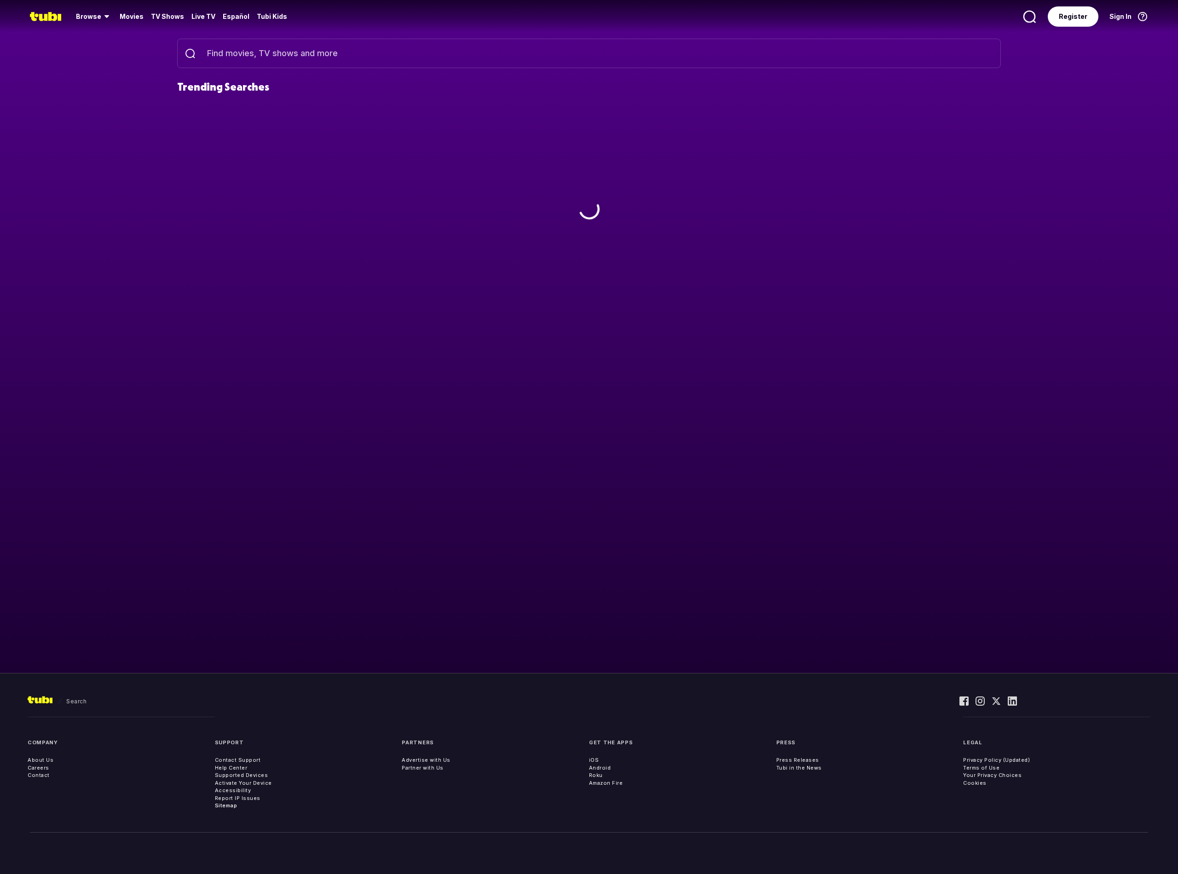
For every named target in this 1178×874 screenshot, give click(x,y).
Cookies (975, 783)
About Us (40, 760)
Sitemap (226, 805)
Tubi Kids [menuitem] (272, 16)
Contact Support (238, 760)
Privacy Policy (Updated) (996, 760)
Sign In (1120, 16)
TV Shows (167, 16)
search (76, 701)
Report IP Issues (237, 798)
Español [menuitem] (236, 16)
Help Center (231, 768)
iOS (594, 760)
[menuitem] (94, 16)
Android (600, 768)
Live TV (203, 16)
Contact (39, 775)
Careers (38, 768)
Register (1073, 16)
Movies (132, 16)
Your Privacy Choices (992, 775)
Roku (596, 775)
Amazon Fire (606, 783)
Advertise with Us (426, 760)
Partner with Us (423, 768)
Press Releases (797, 760)
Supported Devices (241, 775)
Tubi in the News (799, 768)
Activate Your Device (243, 783)
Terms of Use (981, 768)
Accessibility (233, 790)
